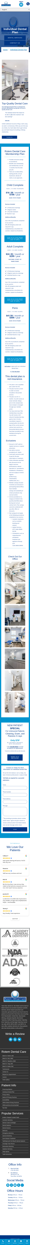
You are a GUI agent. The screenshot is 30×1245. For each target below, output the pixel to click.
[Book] (15, 1241)
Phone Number (7, 792)
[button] (21, 5)
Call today (7, 366)
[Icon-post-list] (22, 1185)
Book (15, 1243)
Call (3, 1243)
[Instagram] (11, 1185)
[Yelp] (18, 1185)
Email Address (6, 799)
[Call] (3, 1241)
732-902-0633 (14, 746)
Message (5, 805)
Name (4, 785)
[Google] (15, 1039)
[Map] (27, 1241)
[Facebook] (11, 1039)
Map (27, 1243)
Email (21, 1243)
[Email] (21, 1241)
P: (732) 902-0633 (15, 371)
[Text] (9, 1241)
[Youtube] (15, 1185)
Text (9, 1243)
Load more (15, 918)
